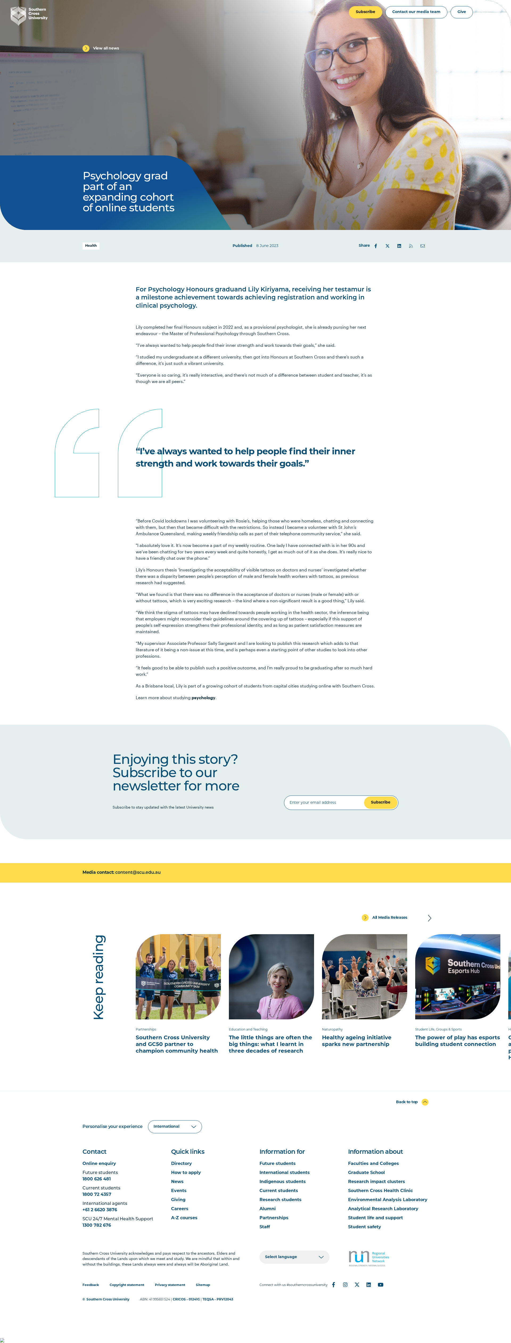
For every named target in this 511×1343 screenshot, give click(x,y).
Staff (264, 1227)
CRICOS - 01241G (186, 1299)
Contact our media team (416, 12)
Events (179, 1191)
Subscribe (365, 12)
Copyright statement (127, 1285)
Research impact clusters (376, 1182)
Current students (278, 1191)
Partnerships (274, 1218)
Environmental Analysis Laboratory (387, 1200)
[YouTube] (380, 1285)
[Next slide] (429, 918)
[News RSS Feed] (411, 246)
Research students (280, 1200)
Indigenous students (282, 1182)
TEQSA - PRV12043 (218, 1299)
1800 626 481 (97, 1179)
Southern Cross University (107, 1299)
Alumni (267, 1209)
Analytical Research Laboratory (383, 1209)
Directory (181, 1164)
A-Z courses (184, 1218)
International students (284, 1173)
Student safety (364, 1227)
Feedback (91, 1285)
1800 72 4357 (97, 1195)
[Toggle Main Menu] (497, 12)
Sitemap (203, 1285)
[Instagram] (345, 1285)
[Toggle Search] (485, 12)
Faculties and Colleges (373, 1164)
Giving (178, 1200)
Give (462, 12)
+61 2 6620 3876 (100, 1210)
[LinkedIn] (399, 246)
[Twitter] (387, 246)
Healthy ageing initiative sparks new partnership (357, 1041)
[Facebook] (376, 246)
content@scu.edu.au (138, 873)
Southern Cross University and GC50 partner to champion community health (177, 1044)
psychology (203, 697)
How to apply (186, 1173)
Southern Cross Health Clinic (380, 1191)
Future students (277, 1164)
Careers (179, 1209)
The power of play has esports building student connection (457, 1041)
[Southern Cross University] (29, 16)
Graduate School (366, 1173)
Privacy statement (170, 1285)
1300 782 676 (97, 1225)
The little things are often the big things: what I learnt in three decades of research (270, 1044)
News (177, 1182)
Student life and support (375, 1218)
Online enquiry (99, 1164)
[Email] (422, 246)
